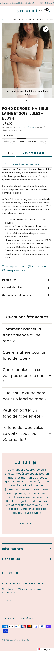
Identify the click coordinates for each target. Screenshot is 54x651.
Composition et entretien (17, 295)
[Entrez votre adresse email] (49, 600)
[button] (45, 649)
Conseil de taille (12, 287)
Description (9, 279)
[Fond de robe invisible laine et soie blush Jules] (46, 29)
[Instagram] (12, 573)
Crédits (25, 640)
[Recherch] (40, 11)
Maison (5, 19)
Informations (12, 549)
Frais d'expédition (26, 127)
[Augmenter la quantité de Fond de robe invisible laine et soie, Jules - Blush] (12, 153)
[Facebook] (5, 573)
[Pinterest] (19, 573)
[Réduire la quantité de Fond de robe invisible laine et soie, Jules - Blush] (4, 153)
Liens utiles (11, 559)
